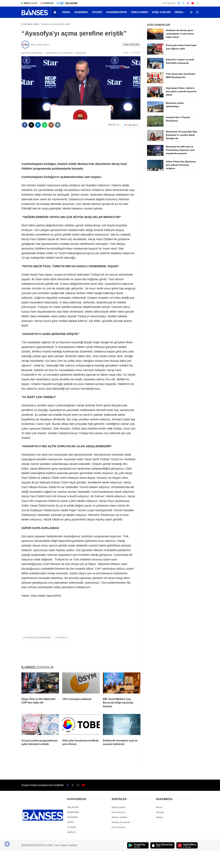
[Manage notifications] (7, 843)
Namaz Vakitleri (119, 817)
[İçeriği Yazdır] (58, 125)
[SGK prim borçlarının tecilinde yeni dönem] (81, 725)
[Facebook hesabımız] (179, 3)
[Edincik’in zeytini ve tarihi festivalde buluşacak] (155, 68)
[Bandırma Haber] (34, 15)
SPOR (70, 822)
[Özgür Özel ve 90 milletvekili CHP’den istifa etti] (40, 683)
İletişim (159, 817)
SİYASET (97, 12)
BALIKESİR (73, 807)
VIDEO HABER (139, 12)
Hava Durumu (119, 812)
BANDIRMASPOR (116, 12)
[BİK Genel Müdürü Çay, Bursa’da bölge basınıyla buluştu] (121, 683)
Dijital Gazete (118, 807)
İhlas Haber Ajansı (40, 44)
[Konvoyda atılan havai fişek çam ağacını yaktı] (155, 53)
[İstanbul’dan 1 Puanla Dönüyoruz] (155, 126)
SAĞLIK (71, 832)
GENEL (66, 12)
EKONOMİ (72, 817)
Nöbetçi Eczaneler (121, 822)
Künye (159, 807)
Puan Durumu (119, 827)
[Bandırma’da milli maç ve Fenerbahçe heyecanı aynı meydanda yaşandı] (155, 155)
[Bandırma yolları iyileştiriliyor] (155, 111)
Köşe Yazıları (161, 12)
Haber (126, 52)
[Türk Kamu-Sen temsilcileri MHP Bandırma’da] (155, 82)
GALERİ (30, 3)
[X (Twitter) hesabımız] (183, 3)
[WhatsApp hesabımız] (198, 3)
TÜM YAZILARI (131, 44)
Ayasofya (62, 638)
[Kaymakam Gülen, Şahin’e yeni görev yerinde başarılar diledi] (155, 96)
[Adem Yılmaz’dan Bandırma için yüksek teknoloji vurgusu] (155, 170)
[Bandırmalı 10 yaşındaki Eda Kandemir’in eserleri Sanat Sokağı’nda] (155, 140)
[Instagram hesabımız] (188, 3)
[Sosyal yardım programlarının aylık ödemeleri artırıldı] (40, 725)
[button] (55, 12)
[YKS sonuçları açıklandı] (81, 683)
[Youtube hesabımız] (192, 3)
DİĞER (178, 12)
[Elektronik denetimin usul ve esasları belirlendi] (121, 725)
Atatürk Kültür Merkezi (38, 638)
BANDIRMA (81, 12)
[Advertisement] (81, 145)
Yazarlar (160, 812)
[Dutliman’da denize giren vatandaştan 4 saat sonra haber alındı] (155, 38)
